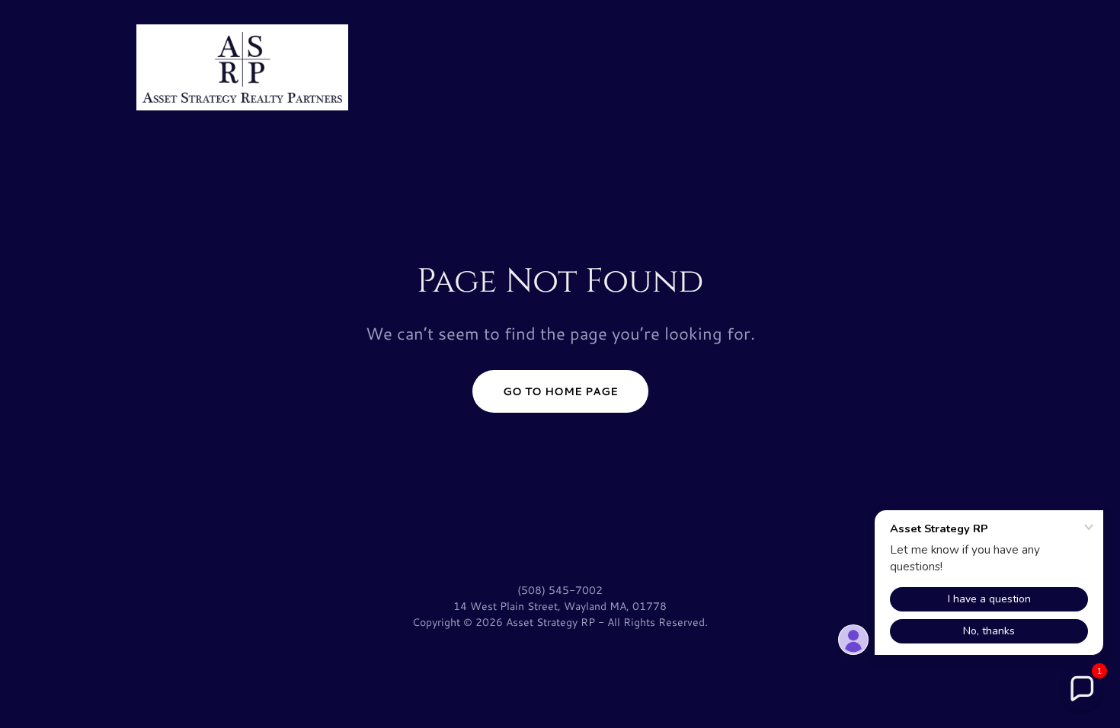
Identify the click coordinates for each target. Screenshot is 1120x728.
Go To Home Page (560, 391)
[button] (1081, 689)
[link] (242, 65)
